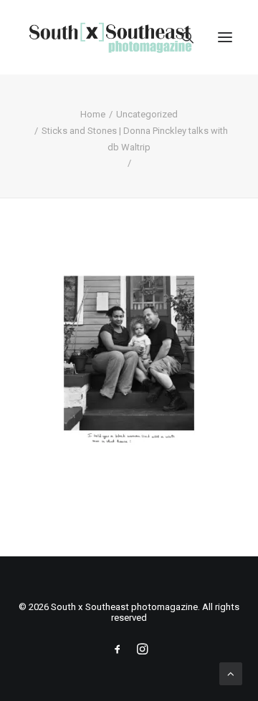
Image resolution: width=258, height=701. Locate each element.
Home (92, 114)
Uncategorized (147, 114)
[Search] (181, 37)
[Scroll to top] (230, 673)
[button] (225, 37)
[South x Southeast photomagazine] (110, 37)
